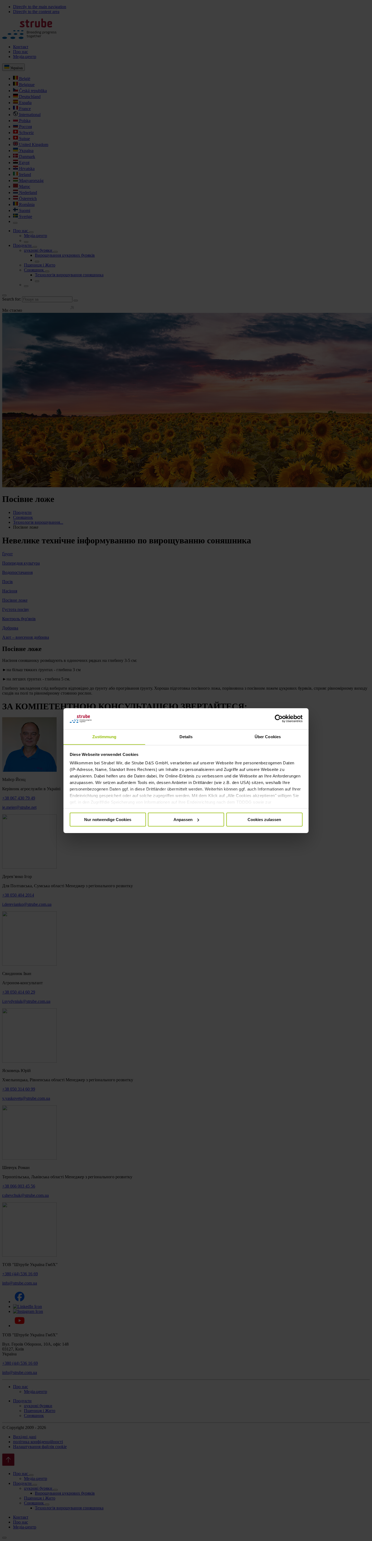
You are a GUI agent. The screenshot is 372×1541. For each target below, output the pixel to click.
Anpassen (183, 819)
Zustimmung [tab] (104, 736)
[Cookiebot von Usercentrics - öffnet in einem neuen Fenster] (279, 719)
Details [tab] (186, 736)
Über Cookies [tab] (268, 736)
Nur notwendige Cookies (107, 819)
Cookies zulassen (264, 819)
